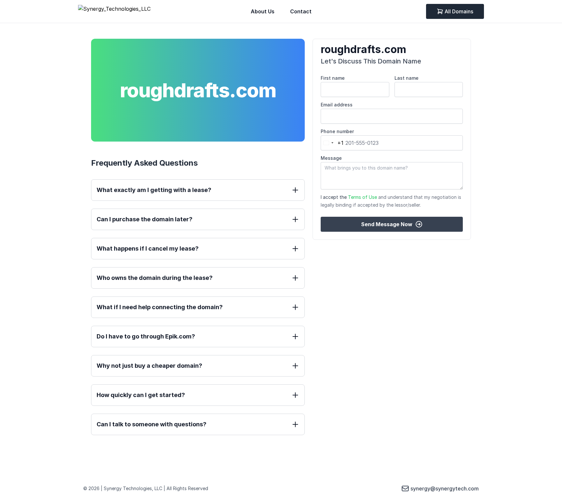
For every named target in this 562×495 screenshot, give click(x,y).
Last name (407, 78)
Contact (301, 11)
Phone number (337, 131)
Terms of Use (362, 197)
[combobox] (332, 143)
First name (333, 78)
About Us (262, 11)
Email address (337, 104)
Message (331, 158)
